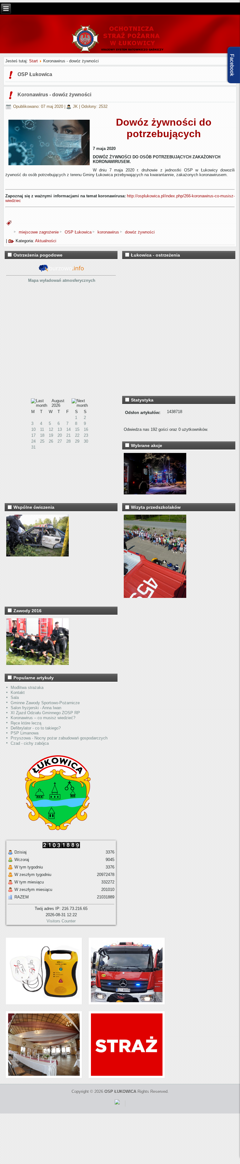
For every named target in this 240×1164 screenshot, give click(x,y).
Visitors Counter (61, 921)
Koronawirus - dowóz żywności (54, 94)
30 (86, 441)
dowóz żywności (140, 232)
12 (51, 429)
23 (86, 435)
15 (77, 429)
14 (68, 429)
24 (33, 441)
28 (68, 441)
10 (33, 429)
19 (51, 435)
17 (33, 435)
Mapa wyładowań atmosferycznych (61, 280)
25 (42, 441)
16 (86, 429)
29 (77, 441)
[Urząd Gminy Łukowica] (54, 828)
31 (33, 447)
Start (33, 61)
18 (42, 435)
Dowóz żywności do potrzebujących (164, 128)
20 (60, 435)
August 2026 (58, 403)
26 (51, 441)
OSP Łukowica (79, 232)
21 (68, 435)
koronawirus (109, 232)
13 (60, 429)
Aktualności (45, 240)
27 (60, 441)
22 (77, 435)
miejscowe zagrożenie (39, 232)
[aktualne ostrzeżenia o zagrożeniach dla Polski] (61, 271)
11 (42, 429)
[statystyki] (117, 1105)
